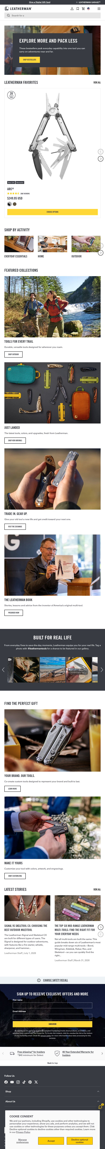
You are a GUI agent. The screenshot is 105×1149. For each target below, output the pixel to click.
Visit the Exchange (15, 526)
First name (17, 1000)
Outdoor (77, 256)
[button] (83, 9)
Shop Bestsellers (29, 59)
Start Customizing (15, 876)
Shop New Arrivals (15, 440)
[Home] (52, 244)
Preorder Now (13, 613)
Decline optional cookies (79, 1141)
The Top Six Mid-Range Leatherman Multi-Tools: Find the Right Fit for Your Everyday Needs (75, 930)
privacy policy (46, 1035)
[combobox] (52, 15)
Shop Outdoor (13, 354)
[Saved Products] (77, 9)
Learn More (12, 789)
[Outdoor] (86, 244)
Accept (51, 1140)
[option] (9, 204)
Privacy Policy (23, 1132)
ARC (10, 189)
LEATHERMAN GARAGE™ (90, 2)
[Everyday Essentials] (18, 244)
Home (41, 256)
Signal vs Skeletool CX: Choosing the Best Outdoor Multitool (25, 928)
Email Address (19, 1011)
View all (97, 82)
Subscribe (52, 1024)
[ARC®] (52, 136)
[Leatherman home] (18, 8)
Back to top (52, 1063)
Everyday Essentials (15, 256)
